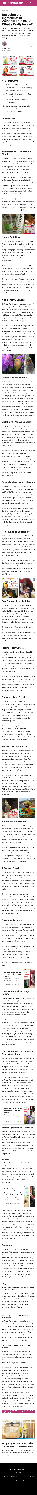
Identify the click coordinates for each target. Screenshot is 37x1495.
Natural (25, 1168)
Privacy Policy (15, 1476)
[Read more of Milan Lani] (4, 43)
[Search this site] (30, 3)
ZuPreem (5, 11)
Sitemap (32, 1476)
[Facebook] (20, 1473)
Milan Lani (6, 49)
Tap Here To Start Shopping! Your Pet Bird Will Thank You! (18, 1411)
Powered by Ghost (18, 1480)
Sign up (6, 1476)
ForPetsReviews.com (12, 3)
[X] (17, 1473)
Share (31, 46)
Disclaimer (24, 1476)
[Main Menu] (34, 3)
